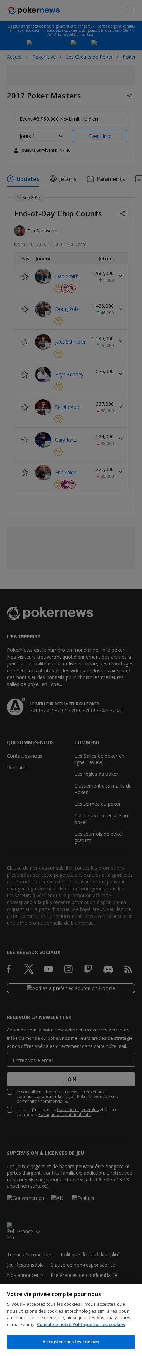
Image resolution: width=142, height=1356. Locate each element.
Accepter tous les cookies (71, 1341)
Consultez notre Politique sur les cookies (81, 1324)
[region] (71, 1320)
